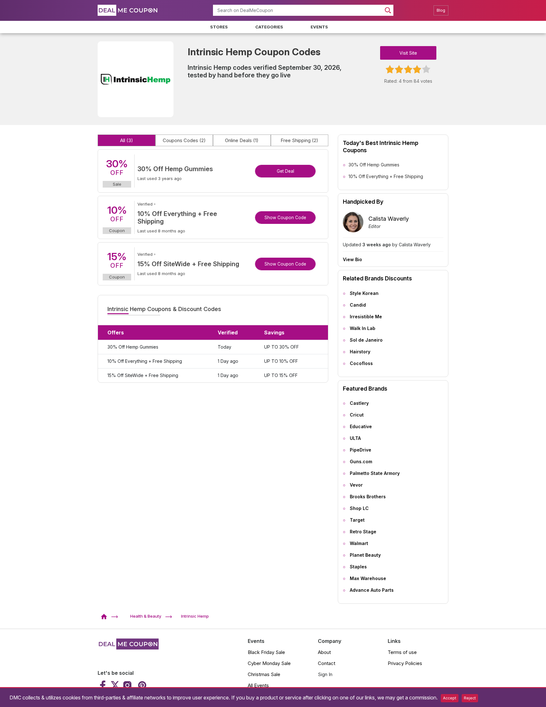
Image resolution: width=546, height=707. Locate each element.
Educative (361, 426)
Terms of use (402, 652)
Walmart (359, 543)
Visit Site (408, 53)
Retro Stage (363, 531)
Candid (358, 305)
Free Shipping (299, 140)
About (324, 652)
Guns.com (361, 461)
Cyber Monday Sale (269, 663)
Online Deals (241, 140)
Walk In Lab (362, 328)
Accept (449, 698)
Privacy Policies (405, 663)
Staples (358, 566)
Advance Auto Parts (372, 590)
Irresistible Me (366, 316)
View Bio (352, 259)
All (126, 140)
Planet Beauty (365, 555)
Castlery (359, 403)
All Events (258, 685)
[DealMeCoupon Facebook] (103, 685)
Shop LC (359, 508)
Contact (326, 663)
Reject (470, 698)
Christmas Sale (264, 674)
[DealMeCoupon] (106, 616)
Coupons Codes (184, 140)
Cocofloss (361, 363)
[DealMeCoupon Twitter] (115, 685)
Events (319, 26)
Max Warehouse (368, 578)
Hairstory (360, 351)
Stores (219, 26)
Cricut (357, 414)
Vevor (356, 485)
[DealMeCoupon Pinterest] (141, 685)
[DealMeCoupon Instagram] (127, 685)
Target (357, 520)
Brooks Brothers (368, 496)
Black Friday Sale (266, 652)
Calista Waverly (388, 218)
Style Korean (364, 293)
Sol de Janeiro (366, 340)
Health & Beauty (145, 616)
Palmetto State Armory (375, 473)
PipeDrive (360, 449)
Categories (269, 26)
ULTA (355, 438)
